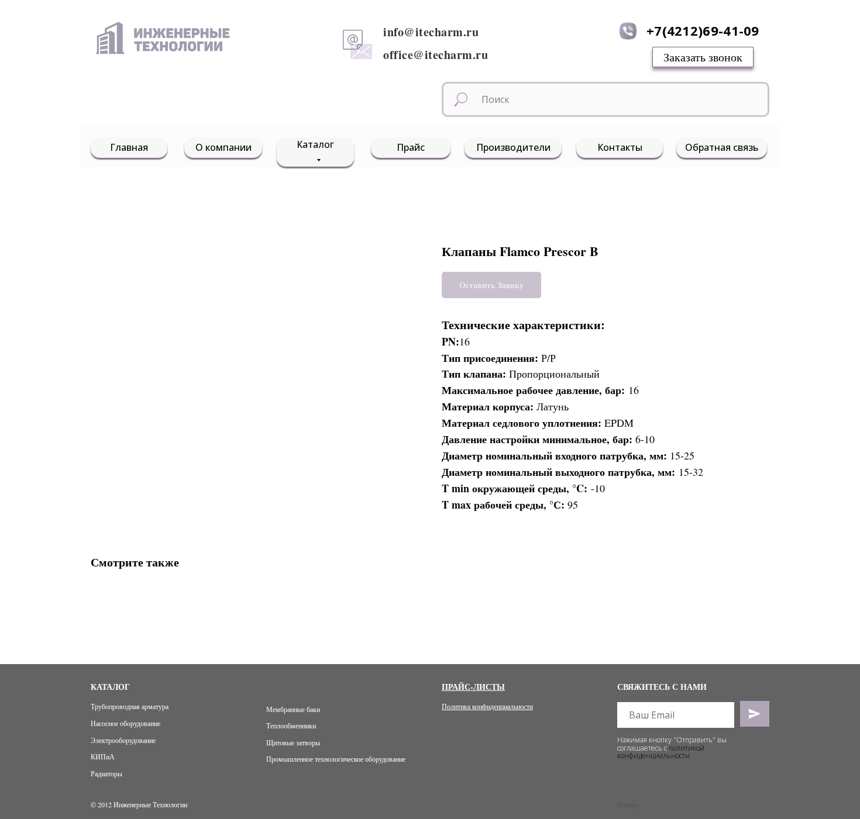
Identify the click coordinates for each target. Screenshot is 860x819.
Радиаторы (106, 773)
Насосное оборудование (125, 723)
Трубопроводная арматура (129, 706)
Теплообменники (291, 725)
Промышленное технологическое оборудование (335, 758)
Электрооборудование (123, 740)
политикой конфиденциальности (660, 752)
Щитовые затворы (293, 742)
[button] (703, 57)
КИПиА (103, 756)
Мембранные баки (293, 709)
